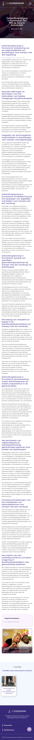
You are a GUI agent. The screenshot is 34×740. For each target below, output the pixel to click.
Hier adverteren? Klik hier (12, 622)
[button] (30, 4)
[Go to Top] (29, 729)
